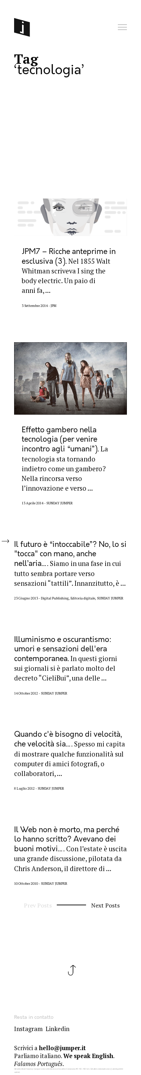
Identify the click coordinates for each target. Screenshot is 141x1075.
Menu (123, 27)
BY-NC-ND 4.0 (82, 1068)
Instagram (28, 1028)
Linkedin (57, 1028)
